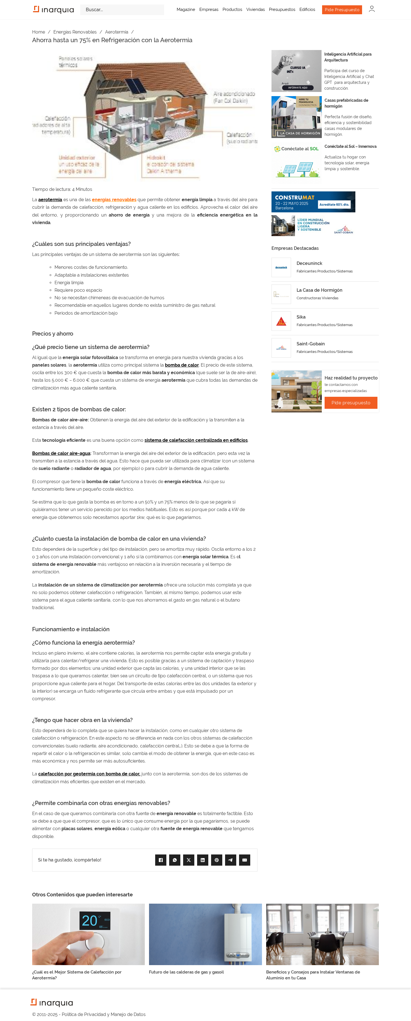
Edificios (307, 9)
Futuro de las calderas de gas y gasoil (186, 972)
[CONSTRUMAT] (313, 201)
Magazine (186, 9)
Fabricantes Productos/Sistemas (325, 271)
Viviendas (255, 9)
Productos (232, 9)
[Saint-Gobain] (281, 348)
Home (38, 32)
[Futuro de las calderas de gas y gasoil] (205, 934)
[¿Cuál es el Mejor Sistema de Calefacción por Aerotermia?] (88, 934)
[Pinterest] (216, 860)
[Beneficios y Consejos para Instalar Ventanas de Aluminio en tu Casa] (322, 934)
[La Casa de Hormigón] (281, 294)
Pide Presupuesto (342, 10)
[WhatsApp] (174, 860)
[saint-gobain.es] (313, 225)
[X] (188, 860)
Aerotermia (116, 32)
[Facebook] (160, 860)
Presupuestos (282, 9)
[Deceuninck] (281, 267)
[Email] (244, 860)
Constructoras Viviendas (317, 298)
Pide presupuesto (351, 402)
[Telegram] (230, 860)
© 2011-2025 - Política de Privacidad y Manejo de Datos (89, 1014)
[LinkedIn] (202, 860)
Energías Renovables (75, 32)
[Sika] (281, 321)
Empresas (208, 9)
